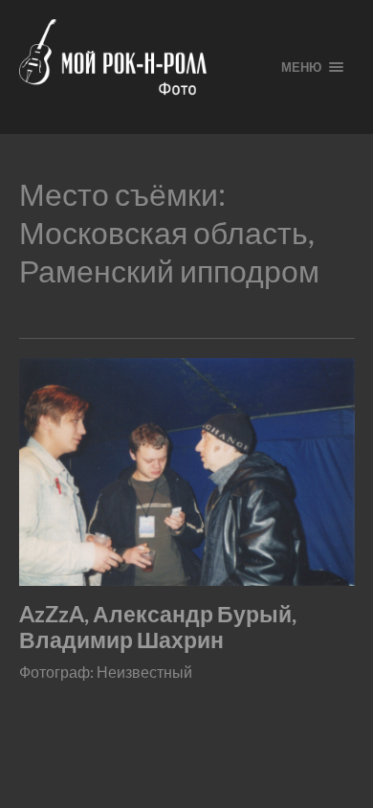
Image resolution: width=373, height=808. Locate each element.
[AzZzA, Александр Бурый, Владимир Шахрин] (187, 472)
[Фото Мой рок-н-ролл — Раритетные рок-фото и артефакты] (135, 67)
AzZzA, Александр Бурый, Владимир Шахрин (157, 627)
